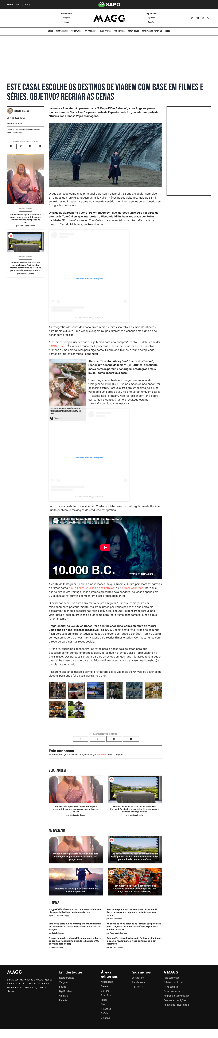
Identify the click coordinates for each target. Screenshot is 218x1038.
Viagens (66, 18)
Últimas (54, 903)
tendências (76, 31)
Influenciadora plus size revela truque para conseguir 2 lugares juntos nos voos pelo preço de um (25, 218)
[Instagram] (192, 18)
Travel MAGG (133, 31)
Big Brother (151, 13)
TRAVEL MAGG (14, 123)
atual (50, 31)
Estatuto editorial (173, 982)
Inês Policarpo (116, 918)
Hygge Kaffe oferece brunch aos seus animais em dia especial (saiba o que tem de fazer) (75, 911)
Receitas (151, 22)
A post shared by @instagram (89, 317)
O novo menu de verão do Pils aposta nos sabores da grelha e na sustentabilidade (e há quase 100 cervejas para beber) (75, 941)
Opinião (151, 18)
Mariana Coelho (27, 274)
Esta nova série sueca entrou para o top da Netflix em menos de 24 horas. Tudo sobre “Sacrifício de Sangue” (75, 926)
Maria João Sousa (27, 226)
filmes (9, 129)
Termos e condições (175, 1000)
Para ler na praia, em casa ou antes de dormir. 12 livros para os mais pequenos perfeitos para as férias (131, 912)
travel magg (17, 132)
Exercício (106, 995)
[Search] (208, 18)
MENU (10, 5)
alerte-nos (102, 754)
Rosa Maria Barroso (60, 916)
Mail (18, 5)
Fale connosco (172, 977)
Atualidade (107, 981)
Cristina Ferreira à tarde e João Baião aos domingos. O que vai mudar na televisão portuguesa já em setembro (133, 941)
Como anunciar (173, 991)
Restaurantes (66, 13)
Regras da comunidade (177, 995)
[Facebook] (197, 18)
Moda (104, 1004)
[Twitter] (203, 18)
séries (9, 132)
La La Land (76, 587)
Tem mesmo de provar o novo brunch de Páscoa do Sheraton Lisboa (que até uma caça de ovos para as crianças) (134, 888)
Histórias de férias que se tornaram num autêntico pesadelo (76, 890)
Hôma (167, 31)
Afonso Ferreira (116, 947)
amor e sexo (105, 31)
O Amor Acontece (132, 587)
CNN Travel (58, 346)
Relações (106, 1009)
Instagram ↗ (139, 977)
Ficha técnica (171, 986)
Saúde (66, 22)
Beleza (104, 986)
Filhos (104, 999)
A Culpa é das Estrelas (100, 587)
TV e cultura (119, 31)
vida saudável (62, 31)
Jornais (26, 5)
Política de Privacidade (176, 1004)
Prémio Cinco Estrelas (152, 31)
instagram (17, 129)
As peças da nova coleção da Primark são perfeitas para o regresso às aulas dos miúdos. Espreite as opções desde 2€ (133, 926)
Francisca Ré (57, 947)
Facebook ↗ (139, 982)
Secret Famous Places (30, 129)
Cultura (105, 990)
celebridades (91, 31)
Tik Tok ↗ (137, 986)
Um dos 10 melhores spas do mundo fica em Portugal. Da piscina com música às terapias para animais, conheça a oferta (25, 266)
